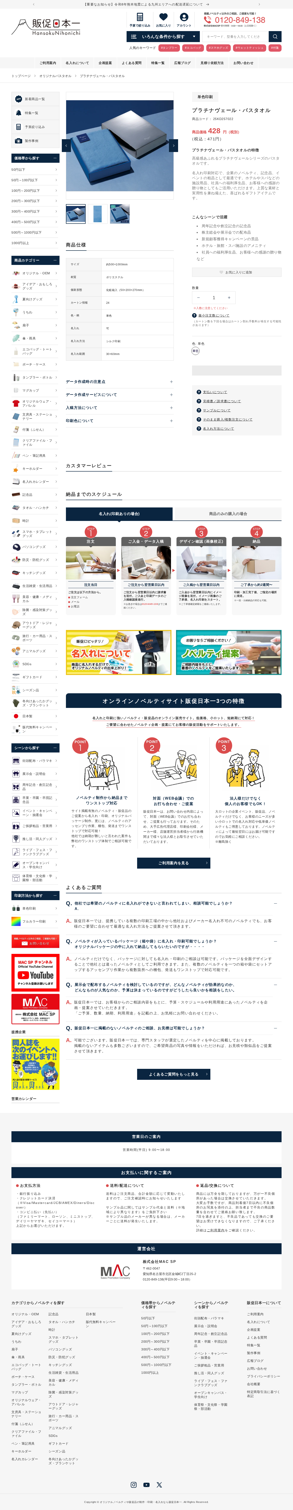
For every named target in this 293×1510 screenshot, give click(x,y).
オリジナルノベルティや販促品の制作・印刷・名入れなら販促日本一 (141, 1502)
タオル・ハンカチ (62, 1322)
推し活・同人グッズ (209, 1373)
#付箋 (275, 47)
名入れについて (258, 1322)
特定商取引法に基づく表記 (263, 1394)
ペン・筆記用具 (23, 1443)
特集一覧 (253, 1345)
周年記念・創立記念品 (211, 1334)
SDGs (53, 1436)
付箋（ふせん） (23, 1424)
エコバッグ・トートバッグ (26, 1367)
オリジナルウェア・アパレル (26, 1402)
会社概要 (253, 1384)
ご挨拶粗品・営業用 (209, 1365)
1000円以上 (150, 1372)
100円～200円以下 (155, 1334)
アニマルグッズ (60, 1428)
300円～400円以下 (155, 1349)
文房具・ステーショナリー (26, 1414)
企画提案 (253, 1329)
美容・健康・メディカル (64, 1382)
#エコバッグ (193, 47)
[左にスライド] (66, 145)
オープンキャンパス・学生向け (211, 1395)
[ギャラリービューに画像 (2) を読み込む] (98, 214)
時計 (52, 1329)
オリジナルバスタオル (55, 76)
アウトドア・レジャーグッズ (64, 1406)
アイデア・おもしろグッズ (26, 1324)
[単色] (195, 350)
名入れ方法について (218, 428)
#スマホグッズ (218, 47)
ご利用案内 (216, 1230)
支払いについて (215, 392)
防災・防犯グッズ (62, 1357)
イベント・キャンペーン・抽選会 (211, 1355)
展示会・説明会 (205, 1326)
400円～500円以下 (155, 1357)
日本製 (91, 1314)
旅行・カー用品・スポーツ (64, 1418)
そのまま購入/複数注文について (228, 419)
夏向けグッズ (21, 1334)
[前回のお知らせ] (34, 4)
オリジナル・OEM (25, 1314)
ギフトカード (58, 1443)
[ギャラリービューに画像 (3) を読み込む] (120, 214)
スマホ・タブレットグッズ (64, 1339)
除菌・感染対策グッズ (64, 1394)
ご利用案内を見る (173, 863)
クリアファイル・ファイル (26, 1434)
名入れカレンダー (24, 1459)
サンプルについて (217, 410)
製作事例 (253, 1353)
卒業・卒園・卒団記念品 (211, 1343)
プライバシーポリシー (263, 1376)
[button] (237, 370)
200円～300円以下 (155, 1341)
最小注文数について (214, 315)
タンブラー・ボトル (26, 1384)
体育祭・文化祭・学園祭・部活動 (211, 1407)
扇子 (14, 1349)
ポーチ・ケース (23, 1377)
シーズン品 (57, 1451)
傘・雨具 (18, 1357)
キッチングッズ (60, 1365)
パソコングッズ (60, 1349)
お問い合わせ (257, 1368)
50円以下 (148, 1318)
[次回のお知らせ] (259, 4)
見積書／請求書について (222, 401)
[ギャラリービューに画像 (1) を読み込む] (76, 214)
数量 (195, 288)
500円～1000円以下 (156, 1365)
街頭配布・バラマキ (209, 1318)
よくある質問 (257, 1337)
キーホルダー (21, 1451)
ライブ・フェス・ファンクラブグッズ (211, 1383)
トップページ (21, 76)
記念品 (54, 1314)
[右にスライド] (173, 145)
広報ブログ (255, 1361)
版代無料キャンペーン (101, 1324)
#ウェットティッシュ (249, 47)
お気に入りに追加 (238, 272)
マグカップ (19, 1392)
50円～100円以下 (154, 1326)
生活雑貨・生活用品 (64, 1372)
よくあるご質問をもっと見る (173, 1074)
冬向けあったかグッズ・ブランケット (64, 1461)
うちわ (16, 1341)
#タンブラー (169, 47)
